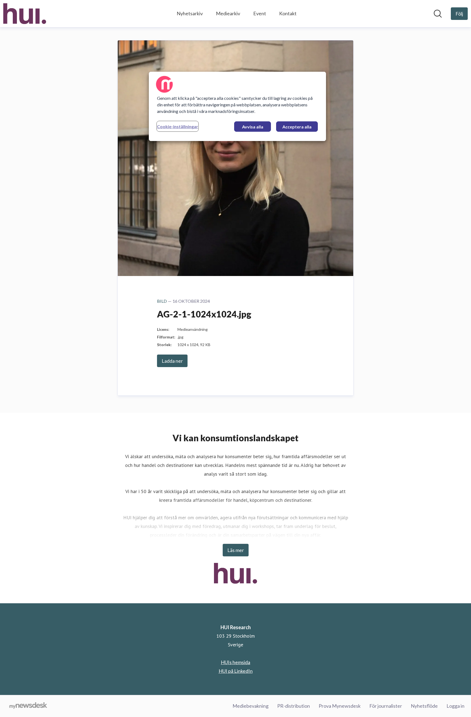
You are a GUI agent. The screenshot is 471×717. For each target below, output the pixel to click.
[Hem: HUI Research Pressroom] (24, 13)
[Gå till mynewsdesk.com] (28, 706)
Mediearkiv (228, 13)
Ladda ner (172, 361)
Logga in (455, 706)
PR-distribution (293, 706)
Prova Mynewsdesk (340, 706)
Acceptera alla (297, 126)
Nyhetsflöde (424, 706)
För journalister (385, 706)
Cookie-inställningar (177, 126)
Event (259, 13)
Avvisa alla (252, 126)
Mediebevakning (250, 706)
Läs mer (235, 550)
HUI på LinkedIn (236, 671)
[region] (237, 106)
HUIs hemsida (235, 662)
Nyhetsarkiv (190, 13)
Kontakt (288, 13)
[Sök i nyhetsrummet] (437, 13)
